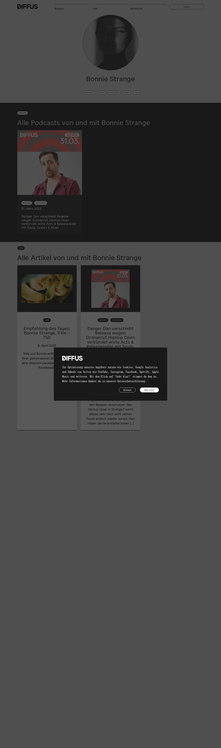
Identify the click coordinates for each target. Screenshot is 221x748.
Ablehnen (127, 389)
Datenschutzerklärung (131, 381)
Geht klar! (149, 389)
